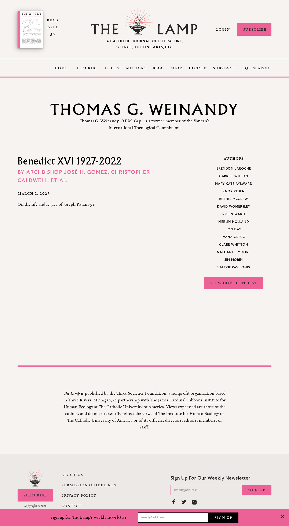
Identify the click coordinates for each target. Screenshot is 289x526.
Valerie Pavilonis (233, 267)
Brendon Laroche (233, 168)
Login (223, 29)
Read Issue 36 (52, 27)
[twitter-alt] (184, 502)
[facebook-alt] (174, 502)
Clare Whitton (233, 244)
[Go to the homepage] (144, 21)
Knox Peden (234, 191)
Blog (158, 68)
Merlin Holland (233, 222)
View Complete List (233, 283)
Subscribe (254, 29)
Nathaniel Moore (233, 252)
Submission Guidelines (88, 485)
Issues (112, 68)
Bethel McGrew (233, 199)
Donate (197, 68)
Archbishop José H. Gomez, (68, 172)
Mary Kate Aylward (233, 184)
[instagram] (194, 502)
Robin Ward (233, 214)
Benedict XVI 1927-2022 (70, 160)
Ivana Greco (234, 237)
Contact (71, 505)
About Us (72, 474)
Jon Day (233, 229)
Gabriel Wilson (233, 176)
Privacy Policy (78, 495)
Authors (136, 68)
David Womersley (233, 206)
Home (61, 68)
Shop (176, 68)
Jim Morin (233, 260)
